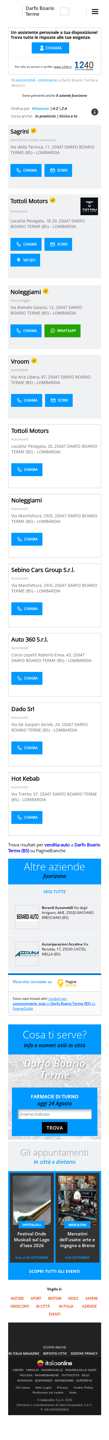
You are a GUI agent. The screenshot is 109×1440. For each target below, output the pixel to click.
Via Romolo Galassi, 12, (33, 307)
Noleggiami (26, 500)
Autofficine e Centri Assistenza (33, 140)
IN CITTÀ (43, 1306)
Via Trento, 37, (25, 794)
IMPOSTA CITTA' (55, 1353)
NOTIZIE (17, 1298)
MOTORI (54, 1298)
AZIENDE (89, 1306)
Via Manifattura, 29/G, (33, 585)
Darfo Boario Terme (40, 11)
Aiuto (72, 1392)
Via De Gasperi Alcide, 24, (36, 724)
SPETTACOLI (31, 1225)
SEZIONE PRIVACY (84, 1353)
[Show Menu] (95, 11)
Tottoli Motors (30, 431)
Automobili (18, 211)
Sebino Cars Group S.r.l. (43, 570)
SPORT (36, 1298)
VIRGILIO (32, 1370)
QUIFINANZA (44, 1380)
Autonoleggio (20, 300)
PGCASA (26, 1375)
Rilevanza (40, 108)
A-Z (55, 108)
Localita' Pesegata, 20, (32, 446)
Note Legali (43, 1387)
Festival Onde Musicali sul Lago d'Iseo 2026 (31, 1239)
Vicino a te (68, 116)
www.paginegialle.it (71, 983)
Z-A (64, 108)
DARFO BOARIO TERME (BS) (47, 223)
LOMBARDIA (48, 152)
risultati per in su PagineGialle (54, 1003)
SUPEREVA (84, 1380)
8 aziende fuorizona (71, 95)
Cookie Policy (83, 1387)
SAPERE (91, 1298)
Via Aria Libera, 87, (29, 377)
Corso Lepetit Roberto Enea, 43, (42, 655)
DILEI (85, 1375)
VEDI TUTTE (54, 891)
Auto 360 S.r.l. (29, 639)
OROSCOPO (19, 1306)
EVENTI (54, 1314)
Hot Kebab (25, 778)
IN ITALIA (66, 1306)
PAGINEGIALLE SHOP (81, 1370)
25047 (57, 147)
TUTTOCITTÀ (70, 1375)
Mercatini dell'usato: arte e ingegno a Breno (77, 1239)
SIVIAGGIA (25, 1380)
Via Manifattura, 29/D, (33, 515)
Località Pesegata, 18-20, (34, 221)
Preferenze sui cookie (48, 1392)
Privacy (62, 1387)
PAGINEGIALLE (52, 1370)
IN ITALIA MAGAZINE (23, 1353)
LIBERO (18, 1370)
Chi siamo (23, 1387)
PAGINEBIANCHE (47, 1375)
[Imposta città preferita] (15, 11)
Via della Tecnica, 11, (31, 147)
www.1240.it (63, 67)
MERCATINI (77, 1225)
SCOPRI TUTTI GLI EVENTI (54, 1271)
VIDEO (73, 1298)
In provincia (45, 116)
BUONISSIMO (64, 1380)
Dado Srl (22, 709)
